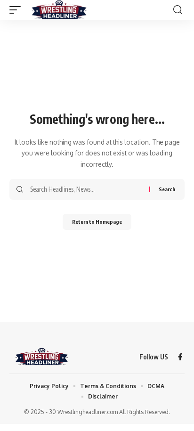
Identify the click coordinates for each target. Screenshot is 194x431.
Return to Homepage (97, 222)
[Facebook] (180, 357)
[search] (178, 9)
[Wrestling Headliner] (59, 10)
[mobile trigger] (17, 10)
